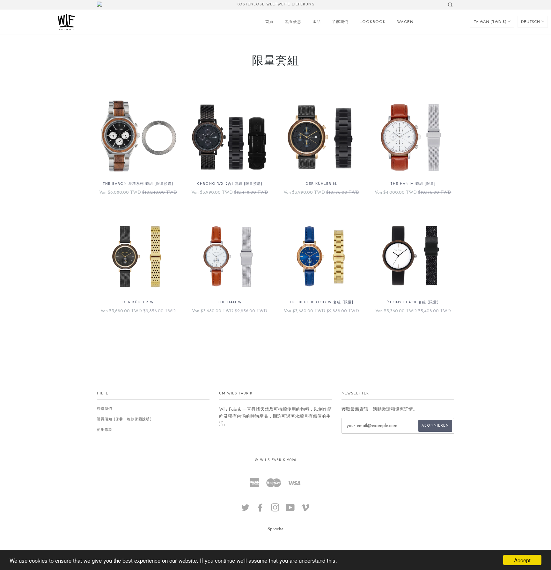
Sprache (275, 529)
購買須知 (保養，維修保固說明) (124, 419)
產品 (316, 22)
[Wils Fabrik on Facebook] (260, 510)
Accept (522, 560)
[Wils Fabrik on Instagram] (275, 510)
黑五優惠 (293, 22)
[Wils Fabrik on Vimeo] (305, 510)
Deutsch (531, 22)
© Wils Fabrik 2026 (275, 460)
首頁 (269, 22)
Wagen (405, 22)
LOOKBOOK (373, 22)
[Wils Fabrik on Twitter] (245, 510)
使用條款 (104, 430)
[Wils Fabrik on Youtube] (290, 510)
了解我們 (340, 22)
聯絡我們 (104, 409)
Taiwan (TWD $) (491, 22)
